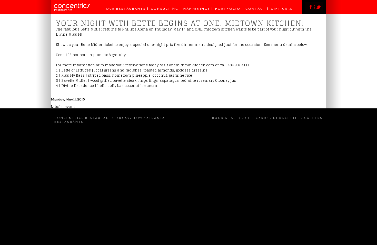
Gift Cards (257, 118)
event (69, 106)
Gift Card (282, 8)
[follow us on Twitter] (318, 11)
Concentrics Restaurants (84, 118)
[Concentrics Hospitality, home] (75, 10)
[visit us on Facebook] (309, 11)
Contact (255, 8)
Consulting (164, 8)
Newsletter (286, 118)
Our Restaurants (126, 8)
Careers (313, 118)
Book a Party (226, 118)
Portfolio (228, 8)
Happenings (196, 8)
